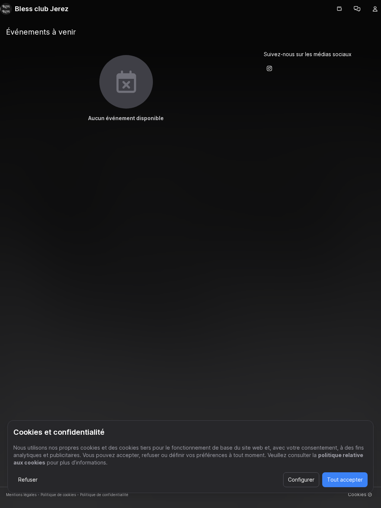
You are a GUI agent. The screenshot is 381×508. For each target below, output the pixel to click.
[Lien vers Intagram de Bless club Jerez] (269, 68)
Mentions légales (21, 494)
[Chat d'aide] (357, 9)
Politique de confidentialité (104, 494)
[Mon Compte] (375, 9)
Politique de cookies (58, 494)
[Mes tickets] (339, 9)
